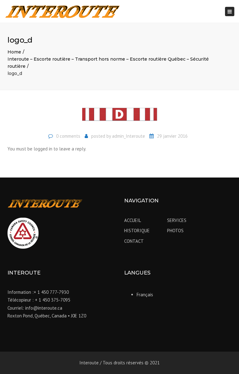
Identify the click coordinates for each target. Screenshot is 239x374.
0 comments (68, 136)
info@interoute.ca (43, 308)
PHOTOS (175, 230)
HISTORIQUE (137, 230)
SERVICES (176, 220)
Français (145, 295)
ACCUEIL (132, 220)
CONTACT (134, 241)
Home (14, 52)
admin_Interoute (128, 136)
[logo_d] (119, 117)
